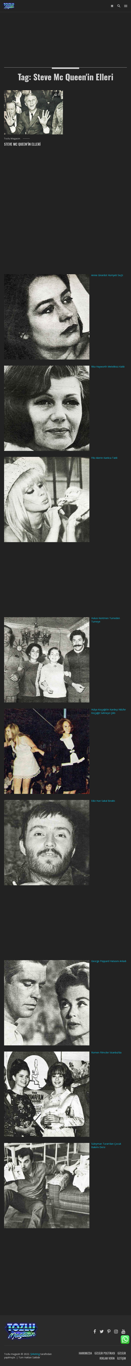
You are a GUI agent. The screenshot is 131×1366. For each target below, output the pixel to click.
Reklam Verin (107, 1358)
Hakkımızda (85, 1353)
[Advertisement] (65, 36)
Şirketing (35, 1354)
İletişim (121, 1358)
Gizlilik (122, 1353)
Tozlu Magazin (12, 138)
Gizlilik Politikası (104, 1353)
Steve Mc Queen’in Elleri (22, 144)
